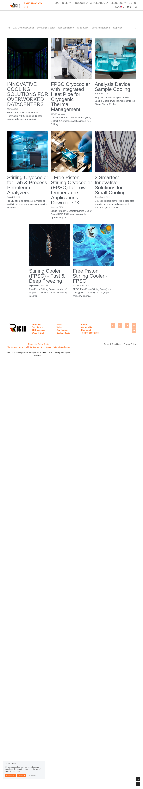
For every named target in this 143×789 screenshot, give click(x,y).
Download (23, 347)
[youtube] (134, 330)
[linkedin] (127, 325)
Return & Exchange (61, 347)
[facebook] (113, 325)
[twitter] (120, 325)
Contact (32, 347)
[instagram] (134, 325)
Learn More (16, 771)
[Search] (135, 7)
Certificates (12, 347)
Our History (46, 347)
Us (37, 347)
